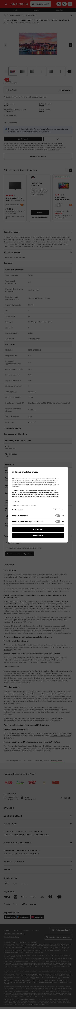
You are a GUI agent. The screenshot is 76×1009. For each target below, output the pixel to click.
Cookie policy (32, 505)
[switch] (57, 515)
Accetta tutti (38, 529)
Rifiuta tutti (38, 536)
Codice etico (24, 505)
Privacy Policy (15, 505)
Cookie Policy (15, 502)
